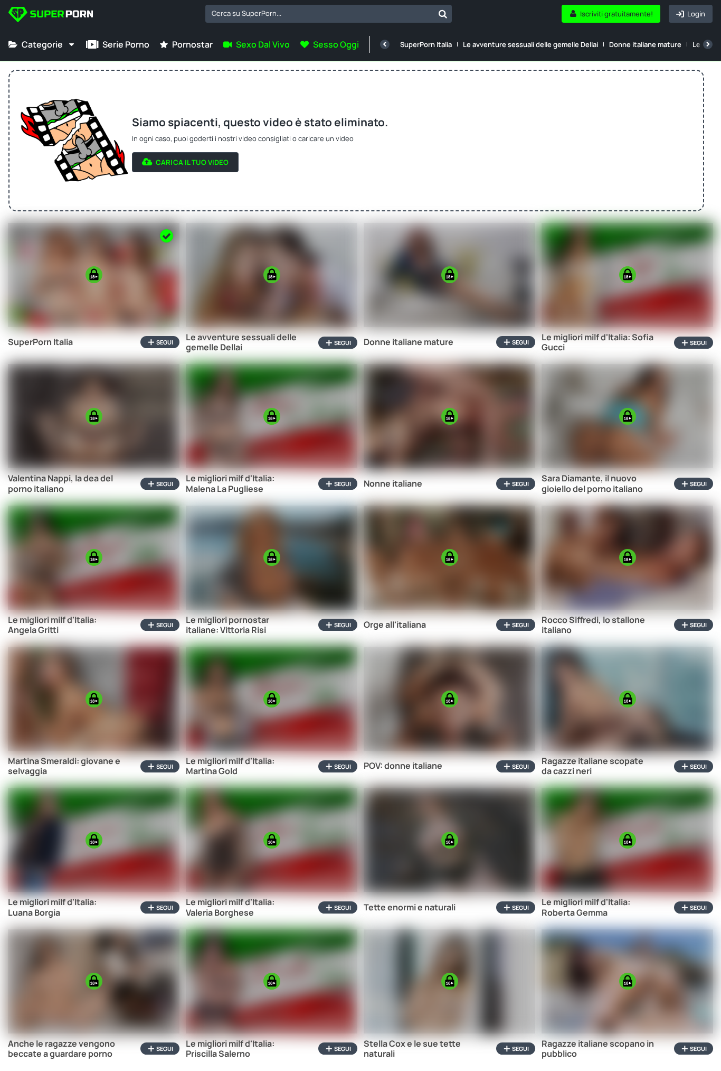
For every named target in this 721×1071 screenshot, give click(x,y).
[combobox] (328, 14)
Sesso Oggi (336, 44)
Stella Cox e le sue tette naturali (412, 1049)
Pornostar (192, 44)
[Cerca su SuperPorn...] (443, 14)
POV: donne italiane (403, 766)
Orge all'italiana (395, 625)
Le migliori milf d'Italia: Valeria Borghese (230, 907)
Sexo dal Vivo (263, 44)
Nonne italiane (393, 484)
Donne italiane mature (645, 44)
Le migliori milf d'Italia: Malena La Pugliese (230, 483)
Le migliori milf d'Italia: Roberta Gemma (586, 907)
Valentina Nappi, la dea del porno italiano (60, 483)
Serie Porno (125, 44)
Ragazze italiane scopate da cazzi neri (592, 766)
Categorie (42, 44)
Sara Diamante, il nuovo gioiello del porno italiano (592, 483)
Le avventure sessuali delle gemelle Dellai (530, 44)
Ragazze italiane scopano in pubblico (598, 1049)
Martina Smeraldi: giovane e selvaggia (64, 766)
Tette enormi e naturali (410, 907)
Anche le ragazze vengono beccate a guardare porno (61, 1049)
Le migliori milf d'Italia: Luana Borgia (52, 907)
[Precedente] (385, 44)
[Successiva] (708, 44)
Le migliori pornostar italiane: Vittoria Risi (227, 625)
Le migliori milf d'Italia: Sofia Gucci (597, 342)
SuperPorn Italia (426, 44)
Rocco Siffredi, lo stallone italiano (593, 625)
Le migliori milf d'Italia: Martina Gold (230, 766)
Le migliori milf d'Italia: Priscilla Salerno (230, 1049)
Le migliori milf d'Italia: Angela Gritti (52, 625)
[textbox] (319, 13)
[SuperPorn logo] (50, 15)
